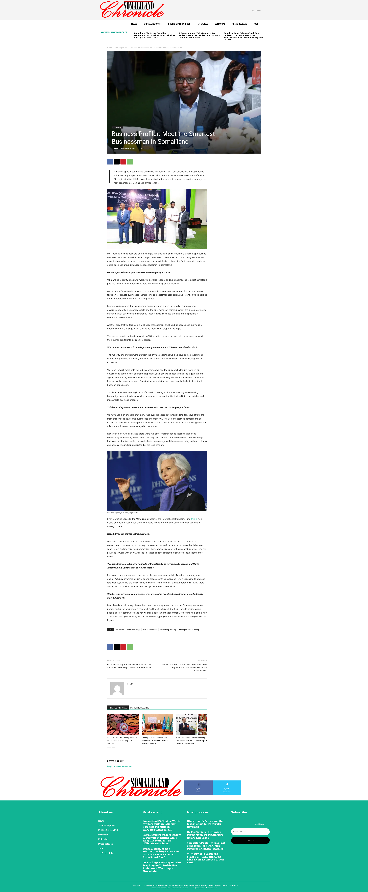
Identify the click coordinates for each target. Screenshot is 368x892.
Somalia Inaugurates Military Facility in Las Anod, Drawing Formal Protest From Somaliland (162, 853)
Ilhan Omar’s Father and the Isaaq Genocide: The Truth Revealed (205, 823)
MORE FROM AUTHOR (140, 708)
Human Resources (150, 629)
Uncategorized (121, 47)
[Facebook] (110, 161)
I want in (250, 840)
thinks (194, 519)
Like (198, 781)
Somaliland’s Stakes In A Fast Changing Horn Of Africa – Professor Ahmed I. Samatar (206, 845)
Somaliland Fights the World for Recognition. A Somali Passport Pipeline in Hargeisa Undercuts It (154, 35)
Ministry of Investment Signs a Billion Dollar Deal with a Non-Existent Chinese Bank (205, 858)
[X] (117, 161)
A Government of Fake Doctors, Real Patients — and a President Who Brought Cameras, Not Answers (199, 35)
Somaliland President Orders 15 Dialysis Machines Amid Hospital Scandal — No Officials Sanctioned (162, 839)
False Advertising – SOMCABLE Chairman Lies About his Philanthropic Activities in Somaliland (129, 666)
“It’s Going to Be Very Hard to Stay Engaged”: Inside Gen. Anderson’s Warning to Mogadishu (162, 867)
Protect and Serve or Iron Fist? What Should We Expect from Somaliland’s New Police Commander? (184, 667)
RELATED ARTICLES (118, 708)
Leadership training (168, 629)
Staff (116, 149)
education (120, 629)
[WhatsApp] (130, 161)
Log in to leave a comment (119, 766)
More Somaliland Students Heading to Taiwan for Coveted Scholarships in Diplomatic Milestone (191, 740)
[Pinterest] (123, 161)
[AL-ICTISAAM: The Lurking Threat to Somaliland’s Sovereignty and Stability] (123, 724)
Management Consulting (189, 629)
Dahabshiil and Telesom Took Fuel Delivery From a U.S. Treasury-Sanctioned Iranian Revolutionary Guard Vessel (244, 36)
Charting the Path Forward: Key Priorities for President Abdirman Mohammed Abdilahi (155, 740)
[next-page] (140, 42)
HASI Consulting (133, 629)
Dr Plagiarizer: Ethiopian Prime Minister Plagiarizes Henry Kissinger (205, 834)
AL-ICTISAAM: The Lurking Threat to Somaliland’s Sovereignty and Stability (122, 740)
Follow (226, 781)
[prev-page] (135, 42)
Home (109, 47)
